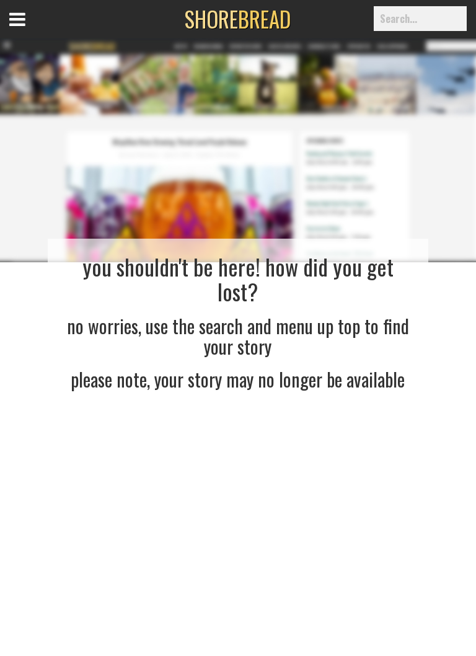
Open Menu (32, 31)
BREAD (238, 18)
